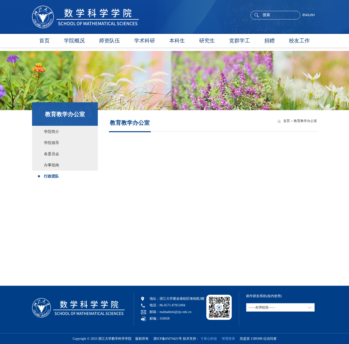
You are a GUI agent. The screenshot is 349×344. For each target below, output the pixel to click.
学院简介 (51, 132)
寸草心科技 (208, 338)
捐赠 (269, 41)
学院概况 (74, 41)
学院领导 (51, 143)
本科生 (177, 41)
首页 (44, 41)
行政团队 (51, 176)
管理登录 (226, 338)
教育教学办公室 (65, 114)
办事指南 (51, 165)
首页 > (288, 121)
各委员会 (51, 154)
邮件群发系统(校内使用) (264, 296)
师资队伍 (109, 41)
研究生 (207, 41)
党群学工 (239, 41)
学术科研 (144, 41)
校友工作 (299, 41)
